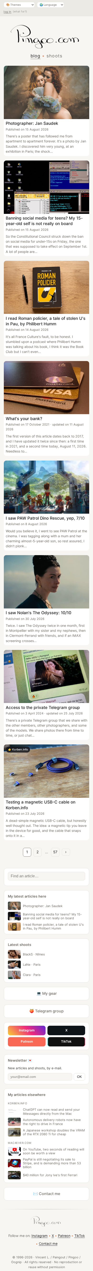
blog (36, 55)
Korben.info (17, 1103)
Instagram (27, 1030)
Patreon (27, 1041)
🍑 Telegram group (46, 1011)
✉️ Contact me (46, 1193)
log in (7, 11)
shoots (54, 55)
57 (55, 852)
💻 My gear (46, 993)
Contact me (48, 1243)
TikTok (66, 1041)
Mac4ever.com (19, 1143)
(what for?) (20, 11)
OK (79, 1077)
